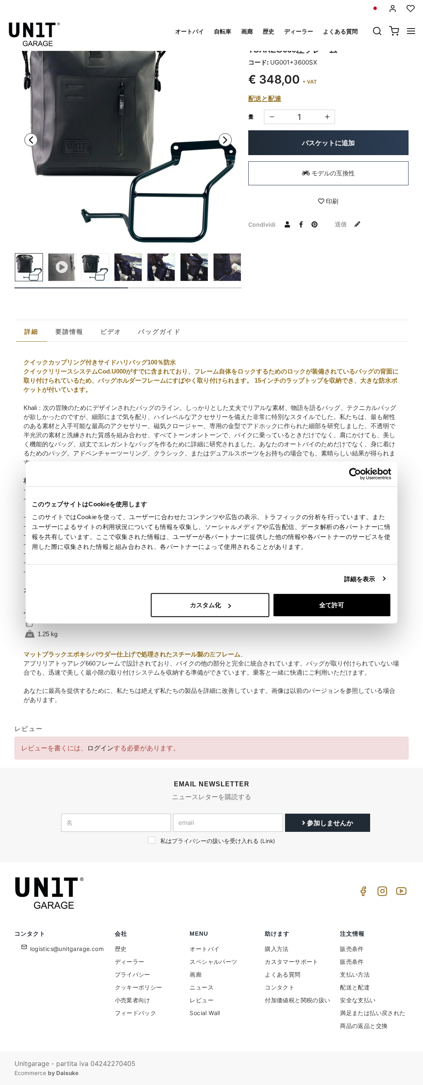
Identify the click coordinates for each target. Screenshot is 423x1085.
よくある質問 (340, 31)
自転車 (222, 31)
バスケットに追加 (328, 143)
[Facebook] (361, 893)
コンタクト (280, 987)
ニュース (202, 987)
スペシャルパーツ (213, 961)
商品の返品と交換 (363, 1025)
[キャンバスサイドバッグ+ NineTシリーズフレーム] (128, 267)
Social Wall (205, 1012)
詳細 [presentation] (31, 331)
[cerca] (377, 32)
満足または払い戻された (372, 1012)
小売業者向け (132, 1000)
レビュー (202, 1000)
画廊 (247, 31)
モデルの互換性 (332, 173)
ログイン (100, 748)
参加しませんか (329, 823)
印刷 (331, 201)
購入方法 (277, 948)
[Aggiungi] (271, 117)
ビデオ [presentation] (111, 331)
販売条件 (352, 948)
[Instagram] (380, 893)
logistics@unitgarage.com (67, 948)
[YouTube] (399, 893)
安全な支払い (357, 1000)
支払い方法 (355, 974)
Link (267, 841)
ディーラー (298, 31)
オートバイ (189, 31)
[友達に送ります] (287, 224)
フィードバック (136, 1012)
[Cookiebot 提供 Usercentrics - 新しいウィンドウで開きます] (355, 473)
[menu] (411, 32)
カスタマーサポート (291, 961)
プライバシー (132, 974)
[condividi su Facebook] (301, 224)
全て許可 (331, 604)
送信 (341, 224)
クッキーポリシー (138, 987)
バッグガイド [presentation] (159, 331)
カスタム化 (205, 604)
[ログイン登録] (393, 8)
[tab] (31, 332)
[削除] (327, 117)
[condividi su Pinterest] (315, 224)
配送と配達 (264, 98)
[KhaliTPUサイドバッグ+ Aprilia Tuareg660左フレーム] (128, 131)
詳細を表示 (359, 578)
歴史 (268, 31)
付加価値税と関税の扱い (297, 1000)
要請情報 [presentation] (69, 331)
